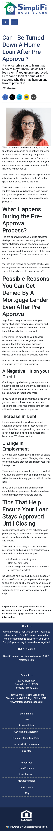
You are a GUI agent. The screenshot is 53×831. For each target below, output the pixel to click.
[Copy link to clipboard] (34, 97)
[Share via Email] (26, 97)
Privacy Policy (26, 725)
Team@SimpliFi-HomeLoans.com (26, 694)
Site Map (26, 750)
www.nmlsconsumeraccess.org (26, 701)
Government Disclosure (26, 731)
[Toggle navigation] (14, 22)
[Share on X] (12, 97)
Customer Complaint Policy (26, 738)
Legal (26, 719)
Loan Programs (26, 768)
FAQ (26, 793)
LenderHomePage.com (36, 826)
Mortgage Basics (26, 780)
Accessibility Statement (26, 744)
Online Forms (26, 787)
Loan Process (26, 774)
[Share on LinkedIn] (19, 97)
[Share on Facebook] (5, 97)
